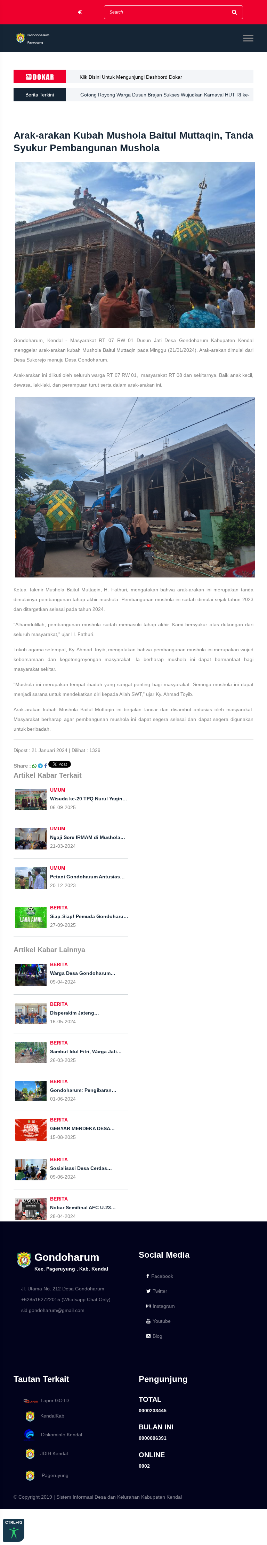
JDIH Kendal (52, 1453)
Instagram (164, 1306)
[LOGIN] (80, 12)
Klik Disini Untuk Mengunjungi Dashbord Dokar (131, 77)
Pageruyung (52, 1475)
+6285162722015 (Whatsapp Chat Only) (66, 1299)
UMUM (57, 789)
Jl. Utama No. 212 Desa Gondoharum (62, 1288)
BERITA (59, 907)
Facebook (162, 1276)
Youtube (162, 1321)
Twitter (160, 1291)
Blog (157, 1336)
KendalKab (50, 1416)
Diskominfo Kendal (59, 1434)
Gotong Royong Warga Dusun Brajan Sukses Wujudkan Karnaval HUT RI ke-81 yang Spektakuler (165, 95)
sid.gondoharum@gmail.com (52, 1310)
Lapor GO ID (55, 1400)
